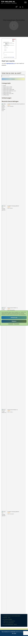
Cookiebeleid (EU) (10, 624)
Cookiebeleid (10, 323)
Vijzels (4, 85)
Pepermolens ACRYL (7, 87)
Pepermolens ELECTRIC (8, 93)
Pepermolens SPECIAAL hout (9, 90)
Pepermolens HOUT (7, 88)
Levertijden (8, 619)
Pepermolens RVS (7, 92)
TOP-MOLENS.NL (8, 1)
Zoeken (13, 79)
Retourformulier (9, 621)
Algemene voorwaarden (12, 615)
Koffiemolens (6, 94)
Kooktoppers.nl (22, 631)
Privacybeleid (16, 323)
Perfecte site (14, 317)
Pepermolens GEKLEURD (8, 89)
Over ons (7, 617)
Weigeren (14, 321)
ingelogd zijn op (10, 63)
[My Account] (20, 7)
